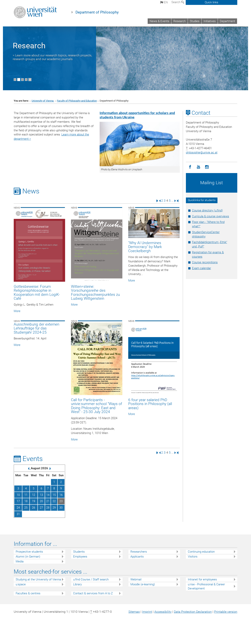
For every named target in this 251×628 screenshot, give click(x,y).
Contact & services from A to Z (93, 593)
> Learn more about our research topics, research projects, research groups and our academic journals (52, 57)
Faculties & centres (28, 593)
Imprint (147, 612)
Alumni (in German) (28, 556)
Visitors (192, 556)
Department (227, 21)
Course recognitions (205, 262)
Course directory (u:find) (207, 210)
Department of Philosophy (97, 12)
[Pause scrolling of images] (29, 79)
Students (79, 551)
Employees (80, 556)
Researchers (138, 551)
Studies (194, 21)
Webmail (135, 579)
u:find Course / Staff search (91, 579)
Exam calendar (201, 268)
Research (179, 21)
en (165, 2)
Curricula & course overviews (210, 216)
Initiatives (210, 21)
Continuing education (201, 551)
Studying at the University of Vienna (38, 579)
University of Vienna (43, 100)
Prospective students (29, 551)
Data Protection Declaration (193, 612)
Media (20, 561)
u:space (21, 584)
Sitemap (134, 612)
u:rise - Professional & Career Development (206, 586)
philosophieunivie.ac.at (201, 152)
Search (176, 2)
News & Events (159, 21)
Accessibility (163, 612)
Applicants (137, 556)
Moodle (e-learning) (142, 584)
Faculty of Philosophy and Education (77, 100)
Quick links (211, 2)
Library (77, 584)
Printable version (225, 612)
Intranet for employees (202, 579)
